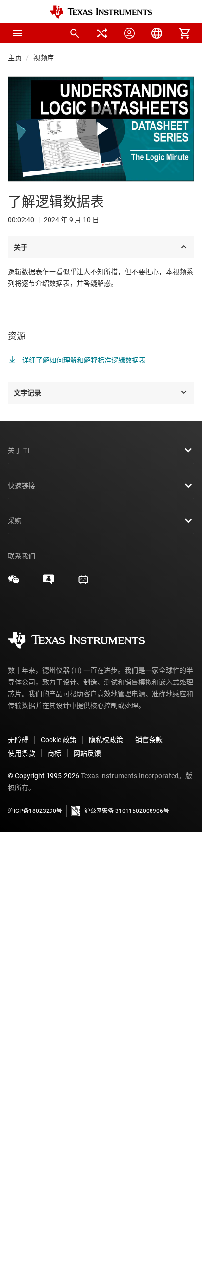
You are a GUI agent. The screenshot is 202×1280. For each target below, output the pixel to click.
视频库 (43, 58)
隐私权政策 (106, 740)
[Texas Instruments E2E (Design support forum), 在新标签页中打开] (48, 583)
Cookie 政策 (58, 740)
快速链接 (21, 486)
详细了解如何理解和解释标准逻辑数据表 (83, 360)
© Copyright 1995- (43, 776)
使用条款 (21, 753)
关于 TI (18, 450)
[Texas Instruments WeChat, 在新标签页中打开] (14, 583)
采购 (15, 521)
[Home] (101, 12)
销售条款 (149, 740)
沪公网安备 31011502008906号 (126, 811)
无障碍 (18, 740)
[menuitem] (74, 33)
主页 (15, 58)
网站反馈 (87, 753)
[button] (17, 33)
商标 (54, 753)
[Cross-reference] (102, 33)
